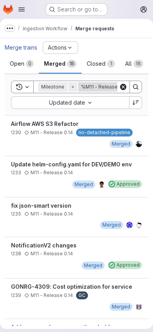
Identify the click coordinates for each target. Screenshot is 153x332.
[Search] (135, 87)
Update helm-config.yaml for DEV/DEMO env (71, 164)
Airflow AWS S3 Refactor (44, 123)
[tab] (22, 64)
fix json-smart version (41, 205)
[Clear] (123, 87)
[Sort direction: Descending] (135, 102)
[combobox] (70, 102)
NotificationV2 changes (43, 245)
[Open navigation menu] (21, 9)
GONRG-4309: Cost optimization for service (71, 286)
